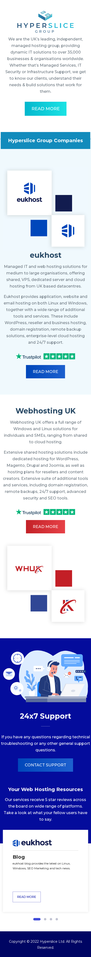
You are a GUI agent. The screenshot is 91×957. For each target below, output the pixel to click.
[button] (37, 919)
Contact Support (45, 765)
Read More (46, 108)
